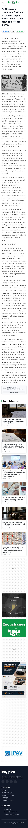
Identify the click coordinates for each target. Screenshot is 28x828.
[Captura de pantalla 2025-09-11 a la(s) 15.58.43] (14, 605)
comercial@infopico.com (11, 814)
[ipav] (14, 753)
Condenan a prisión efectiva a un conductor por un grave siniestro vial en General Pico (14, 524)
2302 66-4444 (8, 809)
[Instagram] (7, 781)
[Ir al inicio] (14, 2)
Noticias (3, 790)
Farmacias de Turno (7, 800)
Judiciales (4, 6)
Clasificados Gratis (7, 793)
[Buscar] (26, 2)
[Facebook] (2, 781)
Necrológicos (5, 797)
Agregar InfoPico (14, 392)
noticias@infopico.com (10, 812)
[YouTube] (15, 781)
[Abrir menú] (2, 3)
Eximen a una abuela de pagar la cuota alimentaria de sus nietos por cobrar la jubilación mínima (13, 421)
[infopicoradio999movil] (14, 628)
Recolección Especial (7, 795)
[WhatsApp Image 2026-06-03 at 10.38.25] (14, 680)
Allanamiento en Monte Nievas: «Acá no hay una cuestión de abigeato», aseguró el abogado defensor (14, 499)
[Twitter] (11, 781)
